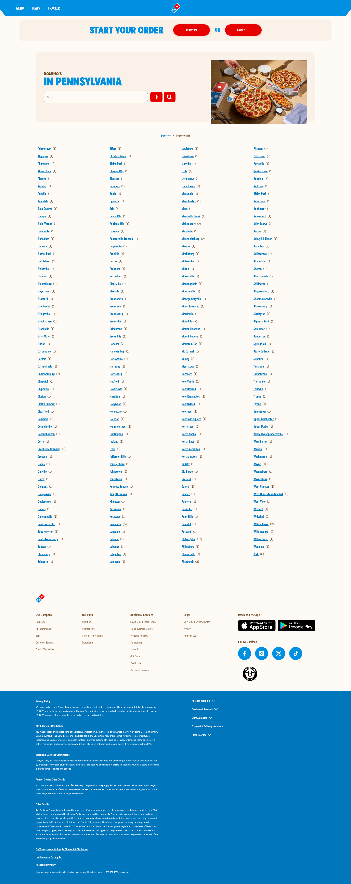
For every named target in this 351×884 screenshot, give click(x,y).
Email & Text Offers (45, 649)
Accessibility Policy (46, 865)
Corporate (41, 622)
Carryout (243, 30)
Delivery (191, 30)
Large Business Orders (141, 629)
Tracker (54, 8)
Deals (36, 8)
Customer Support (45, 642)
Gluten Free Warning (92, 635)
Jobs (38, 635)
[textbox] (97, 872)
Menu (20, 8)
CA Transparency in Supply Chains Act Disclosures (62, 849)
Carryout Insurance (139, 670)
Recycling (135, 649)
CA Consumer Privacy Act (49, 857)
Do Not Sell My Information (197, 622)
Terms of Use (190, 635)
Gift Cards (135, 656)
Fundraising (136, 642)
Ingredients (87, 642)
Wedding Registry (139, 635)
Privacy (187, 629)
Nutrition (86, 622)
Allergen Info (88, 629)
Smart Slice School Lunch (143, 622)
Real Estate (135, 663)
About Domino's (43, 629)
